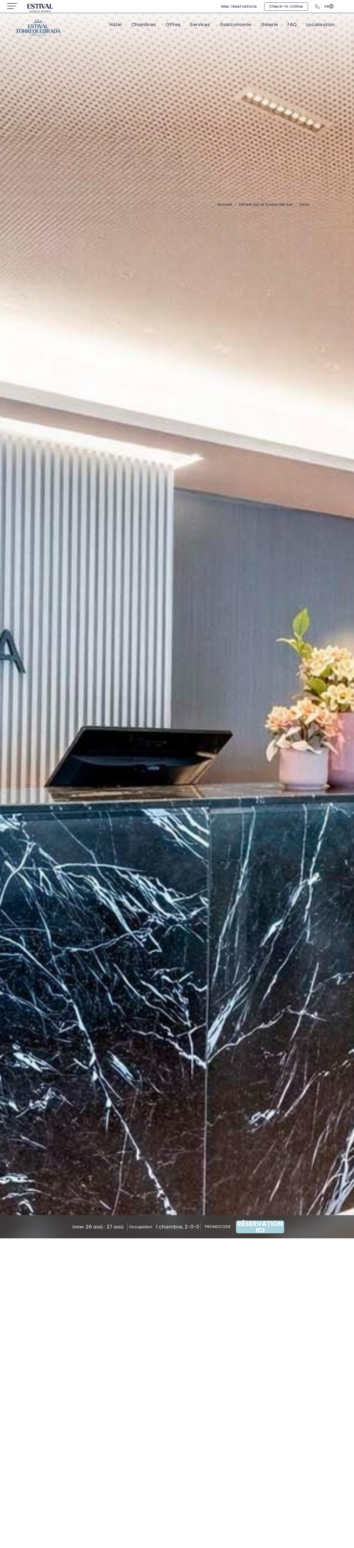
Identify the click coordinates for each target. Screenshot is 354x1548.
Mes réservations (239, 6)
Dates (78, 1227)
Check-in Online (286, 6)
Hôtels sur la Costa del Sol (266, 204)
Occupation (140, 1227)
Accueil (225, 204)
